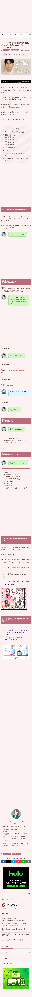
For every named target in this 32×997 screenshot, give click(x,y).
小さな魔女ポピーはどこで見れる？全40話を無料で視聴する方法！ (16, 929)
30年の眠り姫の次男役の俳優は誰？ (15, 132)
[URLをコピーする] (28, 861)
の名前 (11, 137)
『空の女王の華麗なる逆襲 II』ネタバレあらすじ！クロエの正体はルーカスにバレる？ (15, 940)
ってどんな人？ (11, 135)
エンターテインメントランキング (9, 908)
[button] (3, 861)
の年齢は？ (12, 140)
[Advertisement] (16, 16)
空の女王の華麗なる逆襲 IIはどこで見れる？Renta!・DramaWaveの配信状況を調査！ (14, 919)
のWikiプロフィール (12, 150)
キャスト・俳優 (6, 50)
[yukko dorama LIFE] (16, 35)
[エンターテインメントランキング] (9, 906)
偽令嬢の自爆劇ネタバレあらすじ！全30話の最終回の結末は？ (16, 934)
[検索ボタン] (2, 35)
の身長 (11, 142)
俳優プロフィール (15, 50)
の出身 (11, 144)
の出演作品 (10, 147)
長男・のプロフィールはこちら (16, 630)
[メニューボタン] (30, 35)
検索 (28, 893)
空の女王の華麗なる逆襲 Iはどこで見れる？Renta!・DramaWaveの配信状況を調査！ (16, 924)
